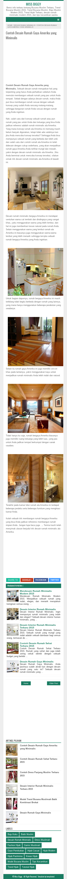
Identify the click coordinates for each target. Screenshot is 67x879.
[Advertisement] (33, 60)
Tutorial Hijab (28, 867)
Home (9, 25)
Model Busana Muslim (18, 861)
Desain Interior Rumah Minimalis (38, 609)
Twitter (54, 580)
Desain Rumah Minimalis (24, 25)
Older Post (53, 683)
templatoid (50, 876)
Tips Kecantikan (39, 861)
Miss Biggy (33, 4)
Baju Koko (12, 834)
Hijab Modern (49, 850)
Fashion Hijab (14, 845)
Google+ (27, 580)
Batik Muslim (27, 834)
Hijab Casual (33, 850)
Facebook (41, 580)
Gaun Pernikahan (16, 850)
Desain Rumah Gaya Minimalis (37, 661)
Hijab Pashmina (15, 856)
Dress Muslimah (42, 840)
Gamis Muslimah (32, 845)
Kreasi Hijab (31, 856)
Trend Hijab (13, 867)
